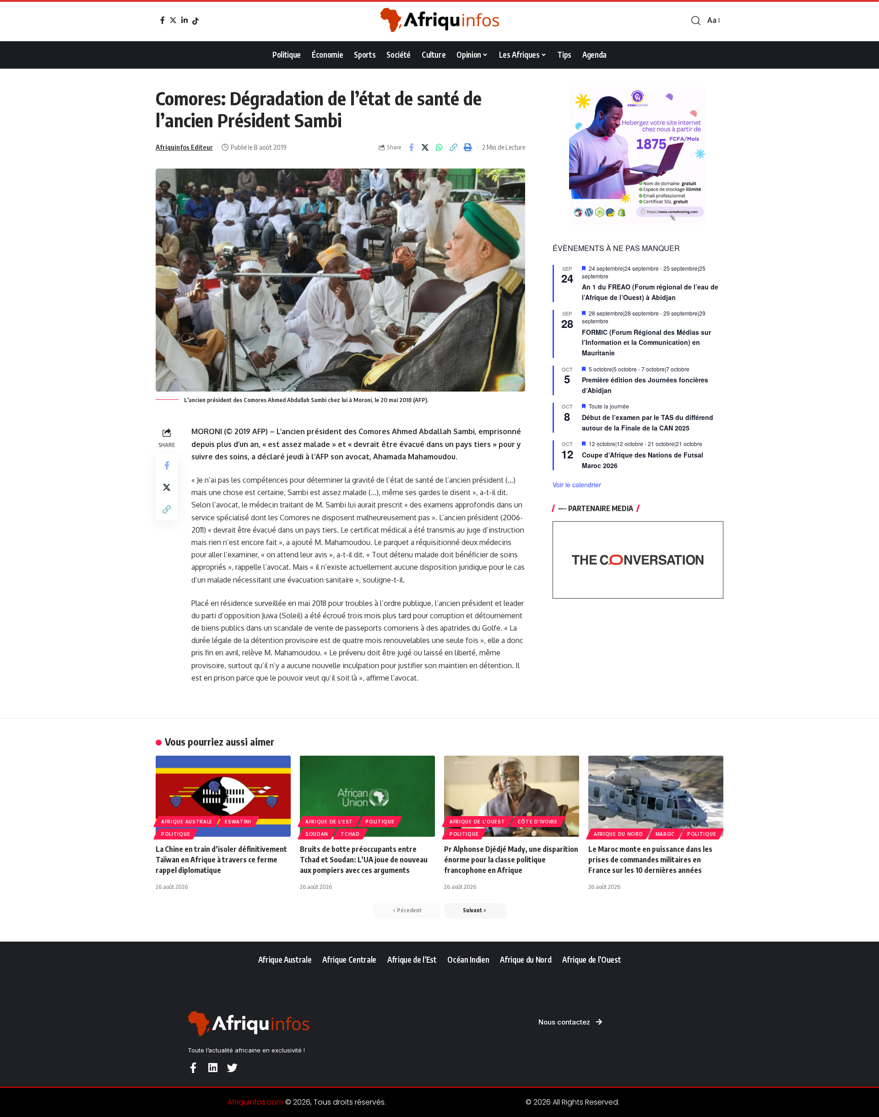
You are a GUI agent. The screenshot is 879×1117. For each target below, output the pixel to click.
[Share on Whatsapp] (439, 147)
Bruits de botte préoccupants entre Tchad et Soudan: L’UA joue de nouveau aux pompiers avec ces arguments (364, 860)
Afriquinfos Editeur (184, 147)
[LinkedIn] (184, 20)
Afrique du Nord (618, 834)
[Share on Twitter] (425, 147)
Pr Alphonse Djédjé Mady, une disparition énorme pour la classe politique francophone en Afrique (511, 860)
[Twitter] (173, 20)
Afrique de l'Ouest (477, 821)
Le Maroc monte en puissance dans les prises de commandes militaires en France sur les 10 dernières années (650, 860)
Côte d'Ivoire (538, 821)
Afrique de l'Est (329, 821)
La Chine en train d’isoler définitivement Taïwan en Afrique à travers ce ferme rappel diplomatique (221, 860)
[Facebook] (162, 20)
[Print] (467, 147)
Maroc (665, 834)
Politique (175, 834)
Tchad (350, 834)
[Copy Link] (453, 147)
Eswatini (238, 821)
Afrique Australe (186, 821)
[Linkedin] (212, 1068)
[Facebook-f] (193, 1068)
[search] (695, 20)
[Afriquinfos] (439, 20)
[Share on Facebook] (411, 147)
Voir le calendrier (577, 484)
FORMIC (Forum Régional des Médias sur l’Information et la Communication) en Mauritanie (646, 342)
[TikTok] (195, 21)
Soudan (316, 834)
